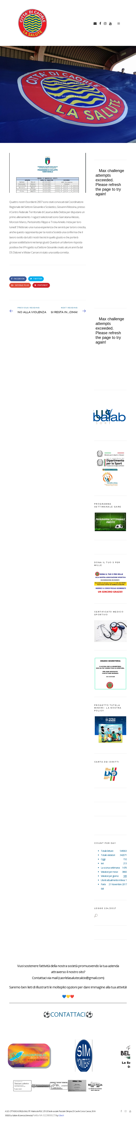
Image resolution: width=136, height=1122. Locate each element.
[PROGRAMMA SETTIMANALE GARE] (110, 530)
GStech (61, 1115)
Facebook (19, 279)
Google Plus (22, 285)
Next (122, 415)
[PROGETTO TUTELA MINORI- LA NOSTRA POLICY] (110, 744)
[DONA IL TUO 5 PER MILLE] (110, 594)
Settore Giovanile (68, 83)
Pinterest (42, 285)
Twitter (37, 279)
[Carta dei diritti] (110, 774)
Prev (98, 415)
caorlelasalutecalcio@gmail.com (81, 978)
